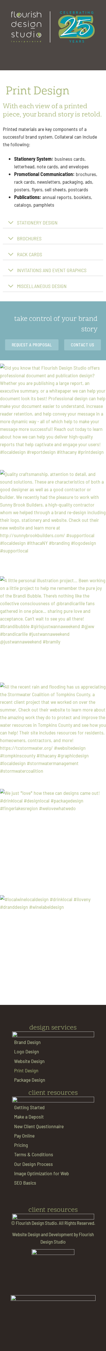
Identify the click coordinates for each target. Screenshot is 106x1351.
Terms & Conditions (33, 1154)
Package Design (29, 1079)
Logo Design (26, 1051)
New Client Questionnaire (39, 1126)
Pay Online (24, 1135)
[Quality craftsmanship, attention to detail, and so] (53, 523)
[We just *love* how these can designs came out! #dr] (53, 842)
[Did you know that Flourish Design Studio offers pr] (53, 417)
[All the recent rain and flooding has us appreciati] (53, 736)
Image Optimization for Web (41, 1173)
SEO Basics (25, 1182)
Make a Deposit (29, 1116)
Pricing (21, 1145)
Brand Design (27, 1042)
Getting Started (29, 1107)
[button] (53, 55)
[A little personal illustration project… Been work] (53, 629)
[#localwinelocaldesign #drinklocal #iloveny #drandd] (53, 948)
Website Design (29, 1061)
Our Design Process (33, 1164)
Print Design (26, 1070)
